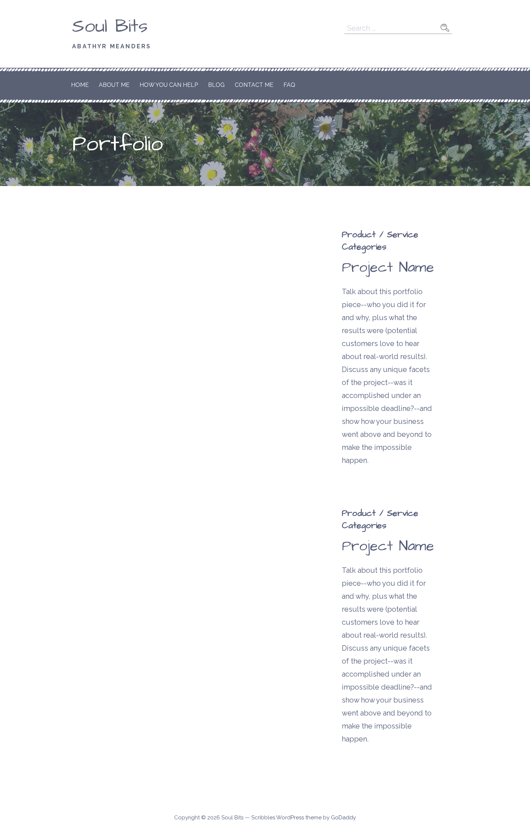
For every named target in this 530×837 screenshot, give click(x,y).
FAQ (289, 84)
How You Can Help (169, 84)
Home (80, 84)
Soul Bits (110, 26)
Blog (216, 84)
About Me (114, 84)
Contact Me (254, 84)
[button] (92, 300)
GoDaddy (343, 817)
